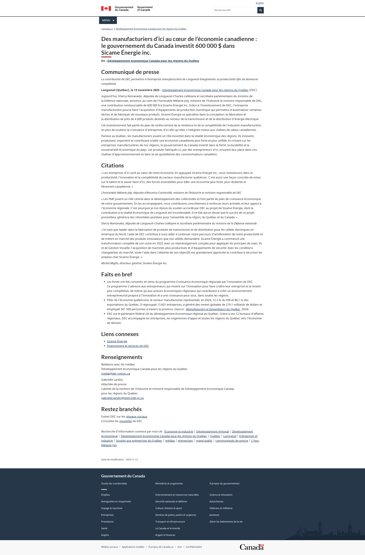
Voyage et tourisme (111, 508)
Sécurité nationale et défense (171, 501)
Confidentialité (194, 546)
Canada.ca (107, 28)
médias (170, 441)
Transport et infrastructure (170, 521)
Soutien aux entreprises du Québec (139, 441)
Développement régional (212, 431)
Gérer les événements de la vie (226, 521)
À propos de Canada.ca (160, 546)
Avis (180, 546)
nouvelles (125, 421)
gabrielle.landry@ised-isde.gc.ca (122, 398)
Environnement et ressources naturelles (177, 494)
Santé (104, 528)
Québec (215, 436)
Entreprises (107, 514)
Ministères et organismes (169, 483)
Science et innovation (221, 494)
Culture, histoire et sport (168, 508)
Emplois (105, 494)
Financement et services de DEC (128, 346)
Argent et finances (165, 535)
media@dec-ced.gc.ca (115, 373)
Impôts (105, 535)
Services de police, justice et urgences (175, 514)
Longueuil (229, 436)
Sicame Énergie (117, 341)
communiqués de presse (231, 441)
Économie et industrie (178, 431)
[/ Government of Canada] (127, 9)
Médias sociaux (109, 546)
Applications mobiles (133, 546)
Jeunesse (214, 514)
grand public (204, 441)
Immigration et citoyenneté (116, 501)
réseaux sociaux (136, 416)
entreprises (185, 441)
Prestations (107, 521)
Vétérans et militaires (221, 508)
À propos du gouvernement (225, 483)
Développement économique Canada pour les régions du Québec (151, 28)
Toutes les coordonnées (114, 483)
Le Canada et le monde (167, 528)
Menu (109, 20)
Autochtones (216, 501)
